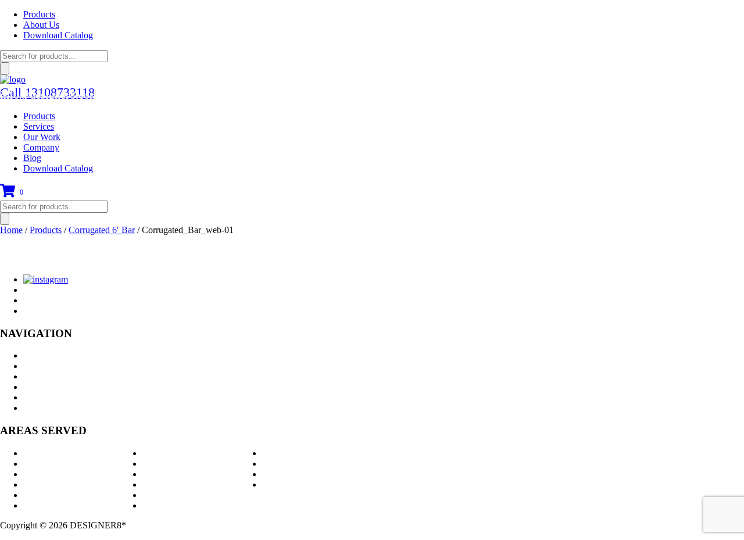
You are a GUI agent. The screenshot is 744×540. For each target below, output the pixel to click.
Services (38, 126)
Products (39, 14)
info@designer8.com (49, 94)
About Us (41, 25)
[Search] (4, 68)
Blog (32, 158)
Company (41, 147)
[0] (7, 195)
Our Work (41, 137)
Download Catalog (58, 35)
